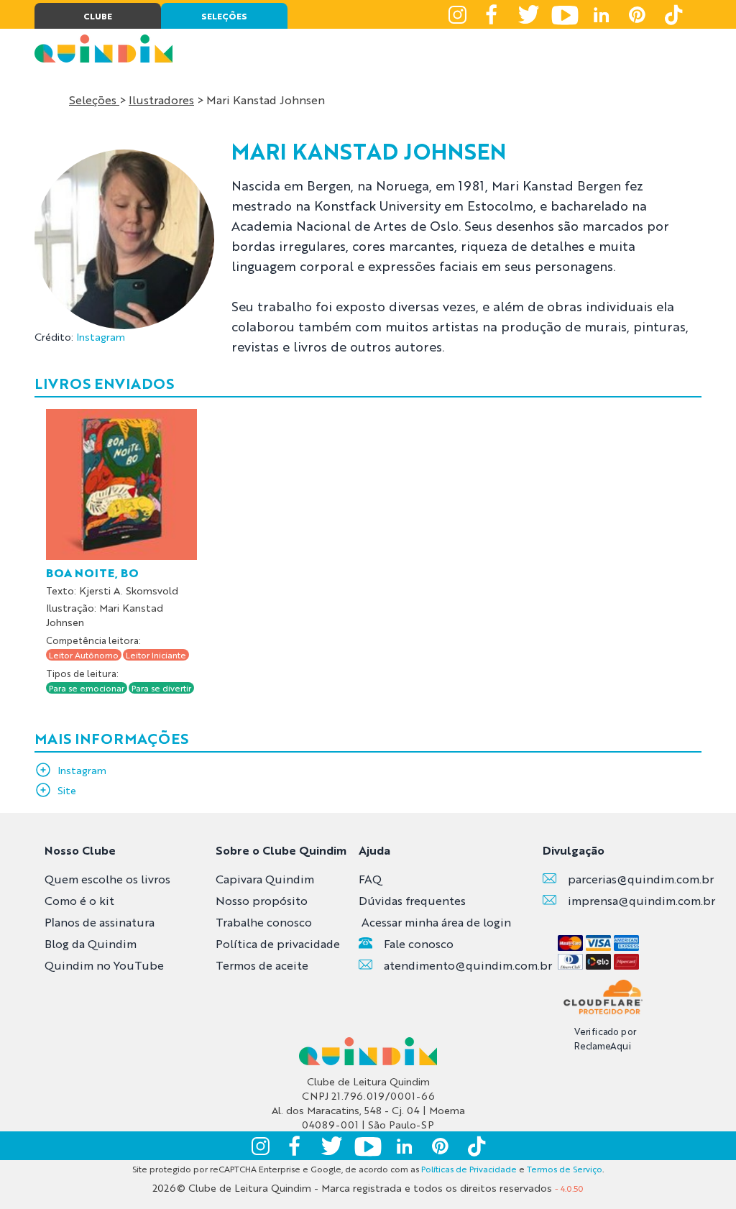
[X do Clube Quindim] (529, 14)
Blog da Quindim (91, 943)
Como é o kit (79, 900)
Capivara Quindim (265, 878)
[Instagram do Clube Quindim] (457, 14)
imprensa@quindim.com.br (641, 900)
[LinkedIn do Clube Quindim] (600, 14)
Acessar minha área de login (436, 921)
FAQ (370, 878)
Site (67, 789)
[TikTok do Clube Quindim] (672, 14)
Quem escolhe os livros (107, 878)
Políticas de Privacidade (469, 1168)
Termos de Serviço (564, 1168)
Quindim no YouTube (104, 965)
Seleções (94, 99)
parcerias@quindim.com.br (641, 878)
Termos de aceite (262, 965)
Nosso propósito (262, 900)
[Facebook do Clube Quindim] (493, 14)
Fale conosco (419, 943)
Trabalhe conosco (264, 921)
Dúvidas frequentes (412, 900)
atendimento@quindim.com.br (468, 965)
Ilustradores (161, 99)
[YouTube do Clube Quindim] (565, 14)
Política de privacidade (278, 943)
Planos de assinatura (100, 921)
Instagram (100, 336)
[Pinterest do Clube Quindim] (636, 14)
